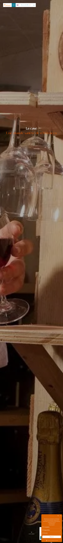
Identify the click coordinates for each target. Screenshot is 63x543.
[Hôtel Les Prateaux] (7, 5)
